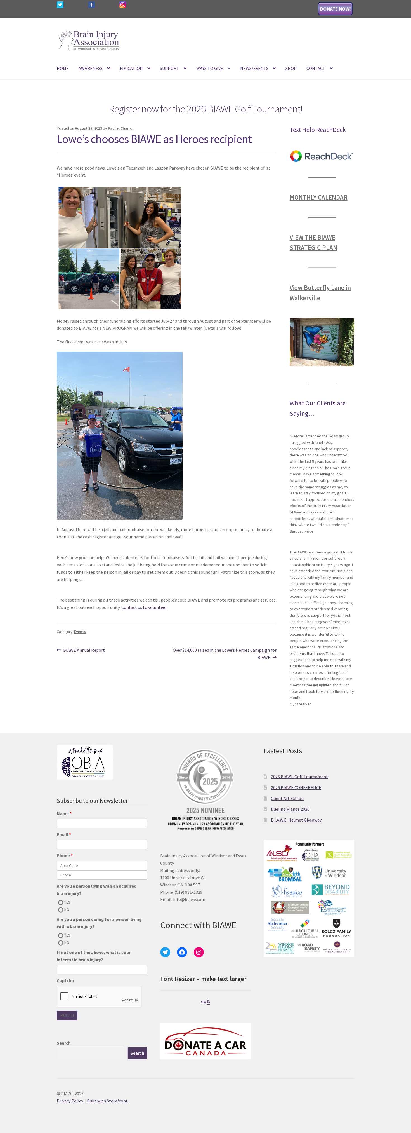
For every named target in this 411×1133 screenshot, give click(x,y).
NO (66, 909)
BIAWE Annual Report (84, 650)
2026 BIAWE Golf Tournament (299, 776)
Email (62, 834)
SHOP (291, 68)
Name (63, 813)
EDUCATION (131, 68)
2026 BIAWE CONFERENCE (296, 787)
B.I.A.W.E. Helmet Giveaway (296, 820)
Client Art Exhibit (287, 798)
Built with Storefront (107, 1101)
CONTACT (315, 68)
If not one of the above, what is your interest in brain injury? (94, 955)
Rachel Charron (121, 128)
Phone (63, 855)
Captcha (65, 980)
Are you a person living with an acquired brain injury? (96, 889)
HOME (63, 68)
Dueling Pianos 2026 (290, 809)
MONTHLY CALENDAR (319, 197)
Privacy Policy (70, 1101)
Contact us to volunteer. (144, 607)
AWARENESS (91, 68)
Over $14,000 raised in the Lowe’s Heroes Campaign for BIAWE (225, 653)
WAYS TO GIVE (209, 68)
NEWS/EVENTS (254, 68)
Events (80, 631)
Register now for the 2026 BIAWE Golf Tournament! (206, 108)
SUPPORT (169, 68)
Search (64, 1043)
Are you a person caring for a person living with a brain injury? (99, 922)
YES (67, 902)
